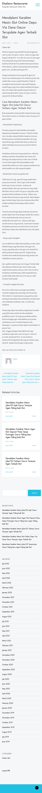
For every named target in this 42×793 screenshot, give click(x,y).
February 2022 (7, 587)
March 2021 (6, 640)
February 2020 (7, 703)
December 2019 (8, 713)
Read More (9, 416)
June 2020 (6, 684)
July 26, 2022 (10, 468)
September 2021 (8, 611)
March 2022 (6, 583)
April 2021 (6, 636)
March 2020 (6, 698)
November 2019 (8, 717)
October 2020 (7, 664)
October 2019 (7, 722)
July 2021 (5, 621)
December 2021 (8, 597)
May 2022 (6, 573)
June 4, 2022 (6, 43)
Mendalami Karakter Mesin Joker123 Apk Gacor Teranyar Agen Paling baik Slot (19, 405)
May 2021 (5, 631)
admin (16, 43)
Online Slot (6, 47)
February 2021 (7, 645)
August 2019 (7, 732)
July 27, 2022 (9, 412)
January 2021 (7, 650)
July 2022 (5, 563)
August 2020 (7, 674)
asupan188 (6, 770)
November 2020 (8, 660)
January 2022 (7, 592)
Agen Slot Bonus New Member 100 (13, 350)
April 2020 (6, 693)
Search (34, 493)
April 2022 (6, 578)
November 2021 (8, 602)
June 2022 (6, 568)
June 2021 (6, 626)
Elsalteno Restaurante (14, 3)
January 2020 (7, 708)
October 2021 (7, 607)
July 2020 (5, 679)
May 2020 (6, 688)
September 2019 (8, 727)
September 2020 (8, 669)
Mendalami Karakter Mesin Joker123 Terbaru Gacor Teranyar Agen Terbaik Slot (20, 461)
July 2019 (5, 737)
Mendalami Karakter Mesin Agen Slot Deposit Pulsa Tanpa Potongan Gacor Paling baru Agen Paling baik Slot (20, 433)
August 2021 (7, 616)
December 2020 (8, 655)
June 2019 (6, 741)
